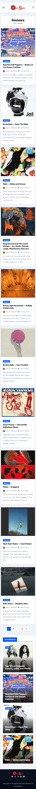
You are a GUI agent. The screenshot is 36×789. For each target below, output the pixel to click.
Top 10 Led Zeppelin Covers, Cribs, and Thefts (18, 667)
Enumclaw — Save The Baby (15, 124)
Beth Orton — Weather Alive (15, 604)
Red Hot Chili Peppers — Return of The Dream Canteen (17, 696)
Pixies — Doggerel (11, 487)
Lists (7, 647)
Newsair (28, 783)
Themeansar (18, 786)
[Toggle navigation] (3, 7)
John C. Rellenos (11, 71)
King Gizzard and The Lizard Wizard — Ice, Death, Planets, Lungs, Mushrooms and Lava (16, 246)
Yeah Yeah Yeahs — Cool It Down (17, 544)
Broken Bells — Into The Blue (15, 365)
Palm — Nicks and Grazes (14, 184)
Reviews (6, 61)
